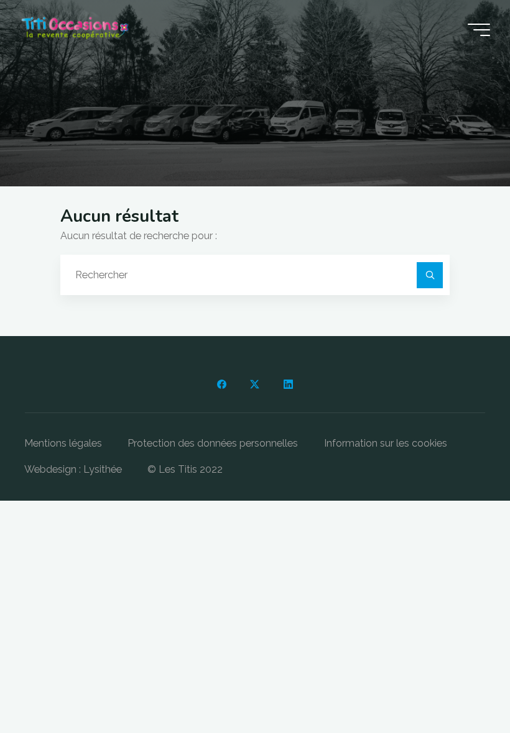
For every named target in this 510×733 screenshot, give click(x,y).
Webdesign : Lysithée (73, 469)
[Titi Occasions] (75, 29)
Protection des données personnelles (213, 443)
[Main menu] (479, 30)
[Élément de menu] (221, 384)
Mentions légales (63, 443)
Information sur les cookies (385, 443)
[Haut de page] (461, 684)
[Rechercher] (430, 275)
